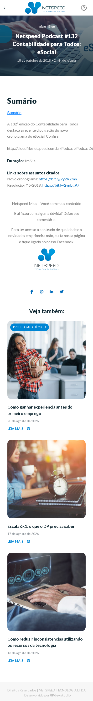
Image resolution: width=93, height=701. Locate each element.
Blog (51, 26)
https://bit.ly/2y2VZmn (58, 179)
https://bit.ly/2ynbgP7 (60, 185)
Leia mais (15, 429)
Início (42, 26)
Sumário (14, 113)
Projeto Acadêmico (29, 327)
